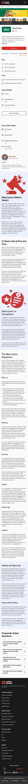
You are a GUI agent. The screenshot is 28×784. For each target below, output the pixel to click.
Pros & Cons (5, 53)
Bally (3, 737)
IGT (2, 734)
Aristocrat (4, 740)
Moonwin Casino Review (8, 724)
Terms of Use (5, 753)
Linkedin (4, 162)
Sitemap (24, 780)
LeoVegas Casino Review (8, 716)
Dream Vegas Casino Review (9, 722)
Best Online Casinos (6, 713)
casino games (16, 216)
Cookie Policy (15, 780)
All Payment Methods (7, 695)
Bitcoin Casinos (5, 706)
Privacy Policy (5, 780)
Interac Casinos (5, 700)
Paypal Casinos (5, 698)
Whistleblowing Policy (7, 756)
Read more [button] (4, 43)
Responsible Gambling (7, 750)
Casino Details (14, 53)
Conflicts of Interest (6, 758)
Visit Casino (14, 48)
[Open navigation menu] (24, 2)
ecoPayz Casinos (6, 703)
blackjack (20, 496)
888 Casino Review (6, 719)
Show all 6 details (14, 113)
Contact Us (4, 747)
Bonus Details (23, 53)
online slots (18, 249)
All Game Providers (6, 732)
